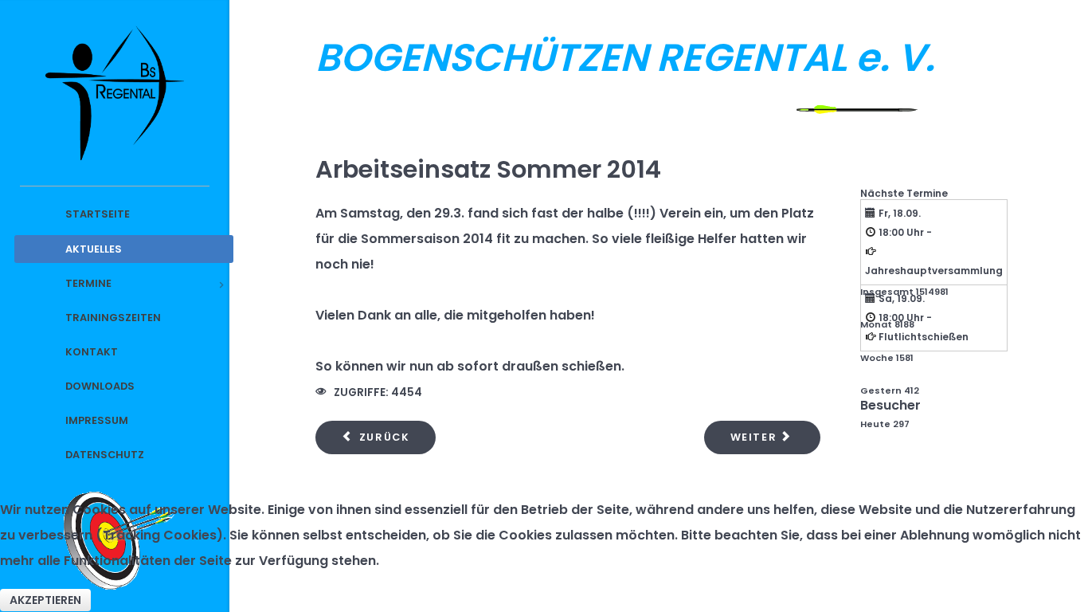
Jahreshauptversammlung (934, 270)
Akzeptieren (45, 600)
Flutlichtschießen (924, 336)
